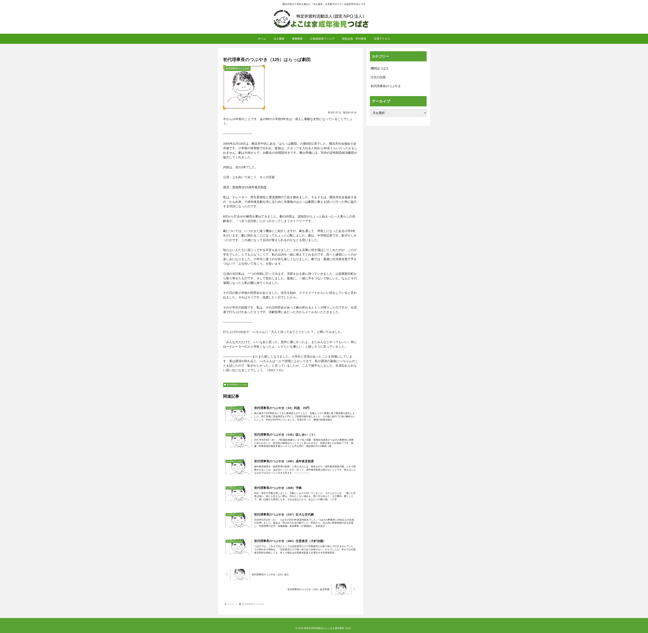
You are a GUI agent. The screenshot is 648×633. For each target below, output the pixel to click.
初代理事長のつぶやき (237, 385)
